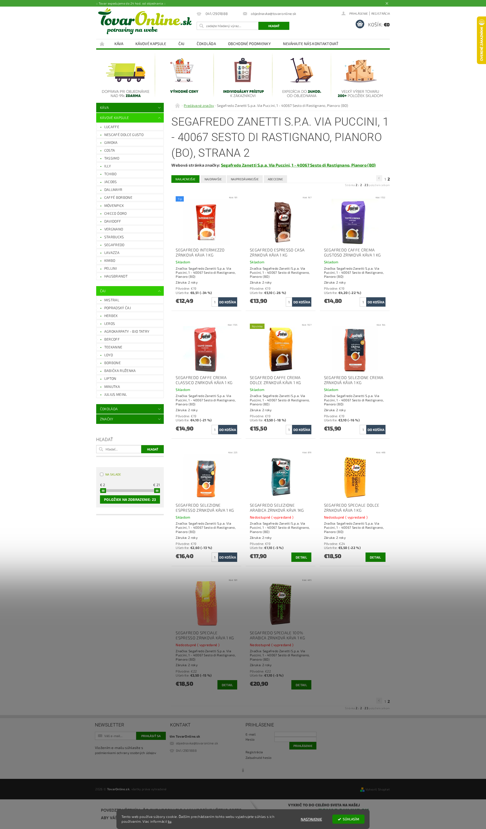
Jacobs (110, 182)
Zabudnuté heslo (259, 758)
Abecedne (275, 179)
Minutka (112, 386)
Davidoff (112, 221)
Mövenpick (114, 205)
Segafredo (114, 245)
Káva (118, 43)
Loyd (108, 355)
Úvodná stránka (102, 43)
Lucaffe (111, 127)
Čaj (181, 43)
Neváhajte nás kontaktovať (310, 43)
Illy (107, 166)
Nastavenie (311, 819)
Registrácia (380, 13)
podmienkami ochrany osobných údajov (125, 753)
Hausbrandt (116, 276)
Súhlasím (351, 819)
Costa (109, 150)
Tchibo (110, 174)
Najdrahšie (213, 179)
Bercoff (112, 339)
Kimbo (109, 260)
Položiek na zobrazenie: (130, 499)
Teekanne (113, 347)
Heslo (250, 739)
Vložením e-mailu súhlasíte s (125, 750)
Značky (106, 419)
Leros (109, 323)
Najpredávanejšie (245, 179)
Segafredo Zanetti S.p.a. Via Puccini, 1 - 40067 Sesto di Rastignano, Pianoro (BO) (298, 165)
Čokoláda (206, 43)
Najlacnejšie (185, 179)
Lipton (110, 378)
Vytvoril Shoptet (378, 789)
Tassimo (111, 158)
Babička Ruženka (120, 370)
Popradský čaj (117, 308)
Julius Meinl (115, 394)
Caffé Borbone (118, 197)
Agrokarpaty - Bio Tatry (126, 331)
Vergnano (113, 229)
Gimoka (111, 142)
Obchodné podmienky (249, 43)
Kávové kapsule (150, 43)
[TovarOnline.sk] (145, 21)
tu (169, 821)
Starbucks (114, 237)
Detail (301, 557)
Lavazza (111, 252)
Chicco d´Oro (115, 213)
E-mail (251, 734)
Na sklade (113, 474)
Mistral (111, 300)
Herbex (111, 315)
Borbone (112, 363)
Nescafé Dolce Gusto (124, 134)
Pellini (110, 268)
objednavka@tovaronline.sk (197, 743)
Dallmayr (113, 189)
